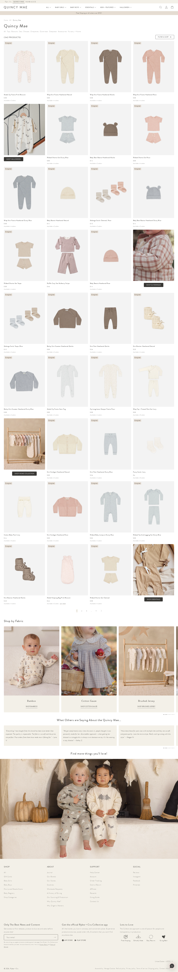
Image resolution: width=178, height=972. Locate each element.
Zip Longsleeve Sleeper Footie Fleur (102, 409)
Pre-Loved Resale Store (13, 889)
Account (93, 876)
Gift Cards (8, 876)
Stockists (50, 885)
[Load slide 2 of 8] (165, 714)
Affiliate (93, 889)
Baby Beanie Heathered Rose (100, 283)
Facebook (136, 881)
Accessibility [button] (99, 968)
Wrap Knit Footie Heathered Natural (59, 94)
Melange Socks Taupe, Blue (13, 346)
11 (96, 611)
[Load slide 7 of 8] (172, 714)
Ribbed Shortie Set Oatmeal (100, 598)
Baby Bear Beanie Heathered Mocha (102, 157)
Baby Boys (8, 885)
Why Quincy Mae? (54, 901)
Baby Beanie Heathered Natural (58, 220)
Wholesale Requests (54, 889)
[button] (48, 7)
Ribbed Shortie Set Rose (141, 157)
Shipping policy (153, 968)
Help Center (95, 872)
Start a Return (95, 885)
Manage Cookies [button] (109, 968)
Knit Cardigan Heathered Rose (57, 535)
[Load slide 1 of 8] (163, 714)
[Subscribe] (55, 937)
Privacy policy (130, 968)
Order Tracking (96, 881)
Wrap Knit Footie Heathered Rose (145, 94)
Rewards (93, 893)
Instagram (137, 876)
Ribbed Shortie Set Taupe (12, 283)
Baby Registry (9, 893)
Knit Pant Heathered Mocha (99, 346)
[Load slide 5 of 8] (169, 714)
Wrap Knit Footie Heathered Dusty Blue (18, 220)
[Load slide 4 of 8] (168, 714)
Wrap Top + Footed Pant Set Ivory (144, 409)
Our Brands (51, 876)
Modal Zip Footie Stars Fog (56, 409)
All (5, 872)
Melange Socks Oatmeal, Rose (100, 220)
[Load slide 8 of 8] (174, 714)
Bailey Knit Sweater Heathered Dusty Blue (19, 409)
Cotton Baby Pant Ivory (12, 535)
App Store (68, 940)
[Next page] (101, 611)
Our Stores (51, 881)
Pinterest (136, 885)
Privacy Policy (44, 944)
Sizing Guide (95, 897)
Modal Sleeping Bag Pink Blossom (59, 598)
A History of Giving (54, 893)
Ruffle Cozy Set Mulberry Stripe (58, 283)
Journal (50, 872)
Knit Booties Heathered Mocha (14, 598)
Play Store (81, 940)
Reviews (136, 872)
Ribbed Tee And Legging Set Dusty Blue (147, 535)
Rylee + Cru (14, 968)
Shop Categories (10, 897)
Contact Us (94, 901)
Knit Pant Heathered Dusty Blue (101, 472)
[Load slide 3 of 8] (166, 714)
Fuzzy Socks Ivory (139, 472)
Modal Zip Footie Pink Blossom (15, 94)
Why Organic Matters (55, 905)
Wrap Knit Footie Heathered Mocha (102, 94)
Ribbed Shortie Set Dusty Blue (58, 157)
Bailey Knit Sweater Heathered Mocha (60, 346)
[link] (77, 611)
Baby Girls (8, 881)
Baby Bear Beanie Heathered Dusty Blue (147, 220)
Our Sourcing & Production (57, 897)
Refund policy (120, 968)
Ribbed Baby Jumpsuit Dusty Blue (102, 535)
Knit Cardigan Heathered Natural (58, 472)
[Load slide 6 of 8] (171, 714)
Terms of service (141, 968)
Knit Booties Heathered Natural (144, 346)
